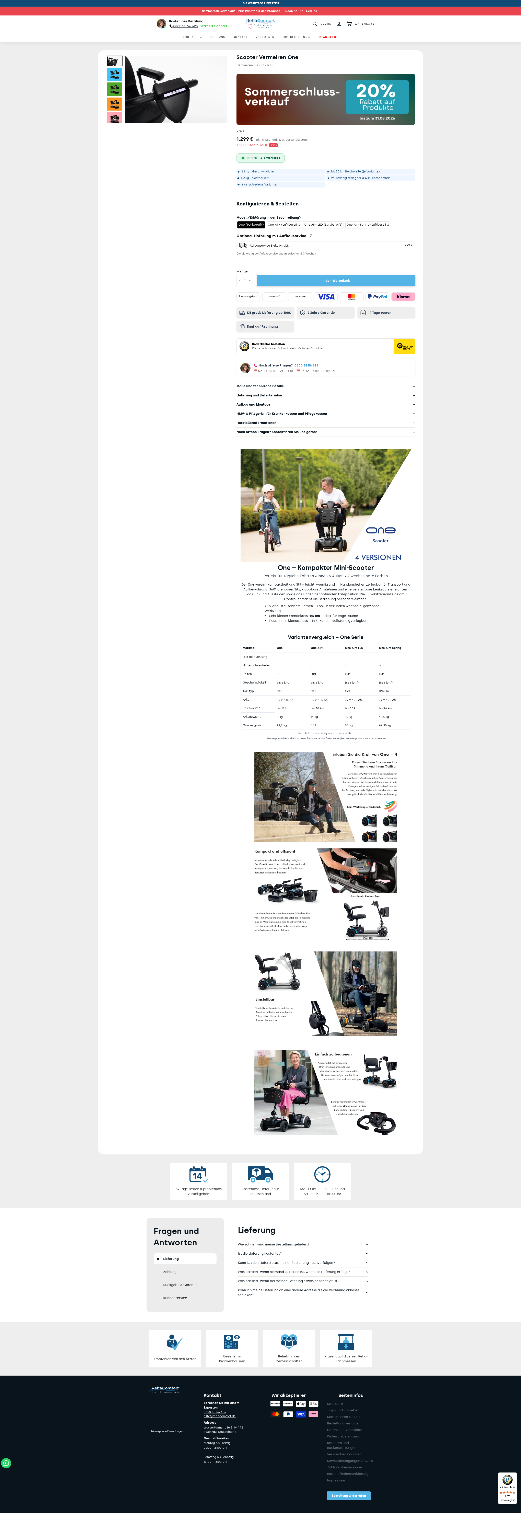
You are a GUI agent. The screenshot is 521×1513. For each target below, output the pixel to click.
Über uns (217, 37)
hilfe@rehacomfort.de (220, 1416)
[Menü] (514, 1474)
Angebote (331, 37)
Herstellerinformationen (256, 423)
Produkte (190, 37)
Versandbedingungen (344, 1454)
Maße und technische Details (260, 386)
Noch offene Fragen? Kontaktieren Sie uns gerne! (276, 432)
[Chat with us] (6, 1463)
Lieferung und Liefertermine (259, 395)
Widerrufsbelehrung (343, 1436)
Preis (240, 131)
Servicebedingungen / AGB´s (350, 1461)
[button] (115, 61)
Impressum (336, 1480)
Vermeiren (244, 65)
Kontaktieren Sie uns (343, 1417)
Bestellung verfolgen (344, 1423)
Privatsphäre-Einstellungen (167, 1431)
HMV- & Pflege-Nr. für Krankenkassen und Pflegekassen (281, 414)
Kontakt (240, 37)
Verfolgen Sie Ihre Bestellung (283, 37)
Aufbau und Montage (253, 404)
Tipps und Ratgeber (343, 1410)
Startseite (335, 1404)
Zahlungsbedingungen (345, 1467)
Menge (242, 271)
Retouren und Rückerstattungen (341, 1445)
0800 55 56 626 (306, 365)
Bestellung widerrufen (349, 1496)
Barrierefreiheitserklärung (347, 1474)
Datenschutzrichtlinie (344, 1430)
